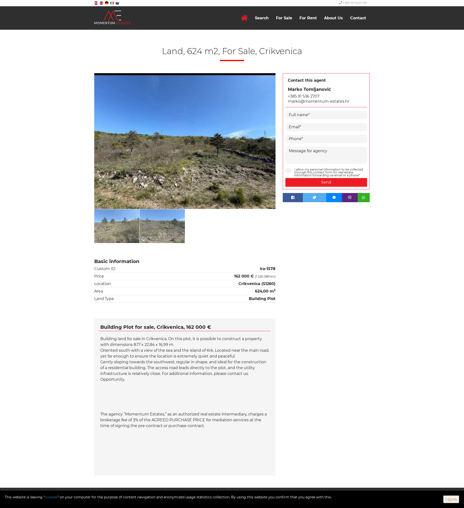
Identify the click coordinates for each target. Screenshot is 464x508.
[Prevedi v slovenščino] (118, 2)
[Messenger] (334, 197)
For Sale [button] (284, 18)
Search (262, 18)
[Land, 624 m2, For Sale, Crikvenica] (185, 141)
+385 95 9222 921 (354, 3)
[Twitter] (314, 197)
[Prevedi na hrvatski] (96, 2)
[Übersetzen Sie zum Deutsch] (107, 2)
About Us (333, 18)
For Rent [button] (308, 18)
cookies (51, 497)
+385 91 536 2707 (303, 96)
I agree (451, 499)
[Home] (244, 18)
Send (326, 182)
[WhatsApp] (364, 197)
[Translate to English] (102, 2)
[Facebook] (293, 197)
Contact (358, 18)
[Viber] (350, 197)
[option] (117, 226)
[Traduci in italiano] (112, 2)
